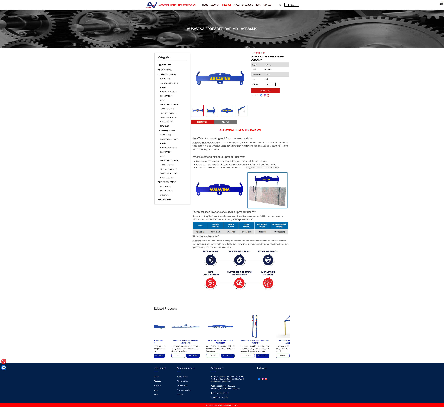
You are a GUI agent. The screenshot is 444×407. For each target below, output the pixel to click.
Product (226, 5)
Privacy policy (182, 376)
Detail (162, 356)
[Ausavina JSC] (170, 5)
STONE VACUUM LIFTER (169, 83)
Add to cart (265, 91)
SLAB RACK (164, 126)
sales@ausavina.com (221, 393)
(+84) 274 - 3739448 (220, 397)
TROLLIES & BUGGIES (168, 113)
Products (157, 385)
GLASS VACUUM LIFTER (169, 139)
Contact (267, 5)
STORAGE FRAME (166, 122)
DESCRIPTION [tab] (202, 122)
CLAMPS (163, 87)
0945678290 (225, 388)
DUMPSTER (164, 195)
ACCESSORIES (165, 199)
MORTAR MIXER (166, 191)
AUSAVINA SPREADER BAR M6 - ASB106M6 (170, 341)
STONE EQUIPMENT (167, 74)
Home (205, 5)
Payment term (182, 381)
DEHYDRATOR (165, 186)
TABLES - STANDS (167, 109)
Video (236, 5)
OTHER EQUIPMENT (167, 182)
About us (215, 5)
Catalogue (247, 5)
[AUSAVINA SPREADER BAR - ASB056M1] (274, 326)
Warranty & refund (184, 390)
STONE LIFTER (165, 79)
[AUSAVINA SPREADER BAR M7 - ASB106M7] (204, 326)
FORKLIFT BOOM (166, 96)
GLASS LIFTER (165, 135)
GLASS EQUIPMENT (167, 130)
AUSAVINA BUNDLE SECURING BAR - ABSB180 (239, 341)
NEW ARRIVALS (165, 69)
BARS (162, 100)
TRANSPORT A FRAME (168, 117)
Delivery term (182, 385)
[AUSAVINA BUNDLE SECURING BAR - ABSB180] (239, 326)
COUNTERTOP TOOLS (168, 92)
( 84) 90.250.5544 (219, 386)
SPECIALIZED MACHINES (169, 104)
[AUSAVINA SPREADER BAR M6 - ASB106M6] (170, 326)
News (258, 5)
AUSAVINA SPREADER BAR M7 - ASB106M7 (204, 341)
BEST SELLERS (165, 65)
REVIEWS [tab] (225, 122)
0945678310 (235, 388)
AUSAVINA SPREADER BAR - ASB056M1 (274, 341)
